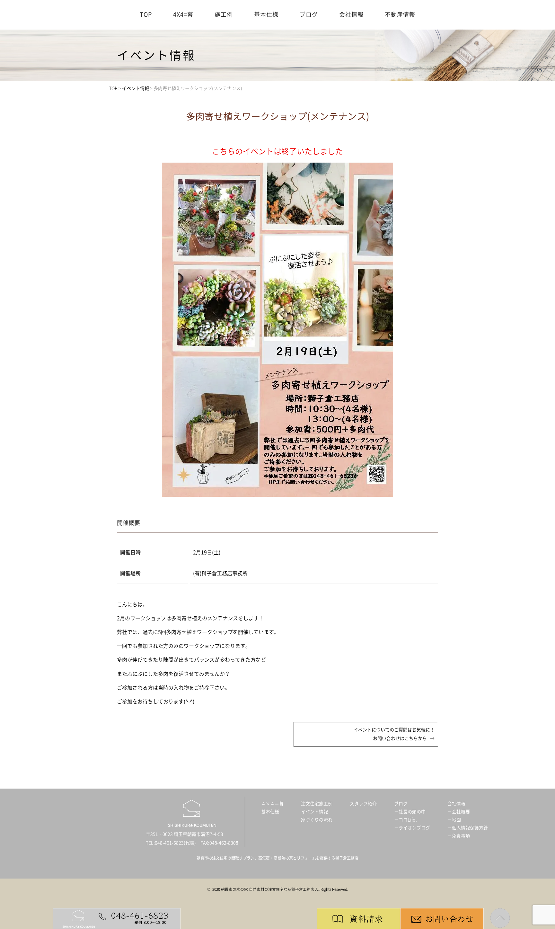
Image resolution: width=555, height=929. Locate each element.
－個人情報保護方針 (467, 828)
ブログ (309, 14)
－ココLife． (407, 819)
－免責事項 (458, 836)
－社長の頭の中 (410, 811)
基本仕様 (266, 14)
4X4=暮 (183, 14)
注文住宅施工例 (316, 803)
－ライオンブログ (412, 828)
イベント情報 (314, 811)
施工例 (224, 14)
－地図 (454, 819)
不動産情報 (400, 14)
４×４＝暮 (272, 803)
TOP (146, 14)
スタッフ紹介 (363, 803)
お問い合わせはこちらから (400, 738)
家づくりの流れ (316, 819)
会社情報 (351, 14)
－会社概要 (458, 811)
